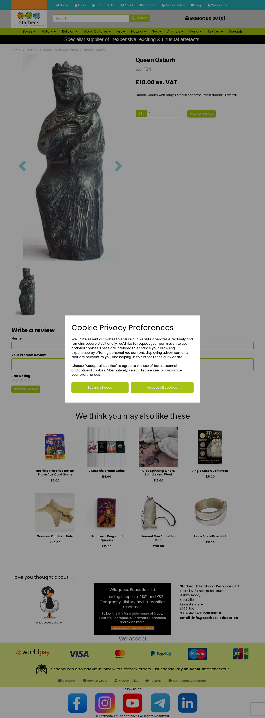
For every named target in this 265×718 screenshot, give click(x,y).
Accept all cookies (162, 387)
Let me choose (100, 387)
